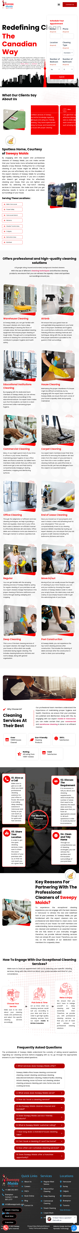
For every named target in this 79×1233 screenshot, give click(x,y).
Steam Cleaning (12, 1210)
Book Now (9, 1216)
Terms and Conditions (41, 1228)
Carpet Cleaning (51, 449)
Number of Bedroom (55, 61)
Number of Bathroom (68, 61)
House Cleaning (50, 384)
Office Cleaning (12, 515)
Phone (66, 30)
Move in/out (48, 578)
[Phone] (6, 1227)
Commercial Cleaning (16, 449)
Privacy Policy (32, 1226)
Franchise (9, 1222)
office (26, 64)
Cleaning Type (67, 45)
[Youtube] (3, 1213)
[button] (59, 4)
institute (34, 64)
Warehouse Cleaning (15, 318)
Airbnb (45, 318)
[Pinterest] (7, 1213)
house (22, 64)
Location (54, 43)
